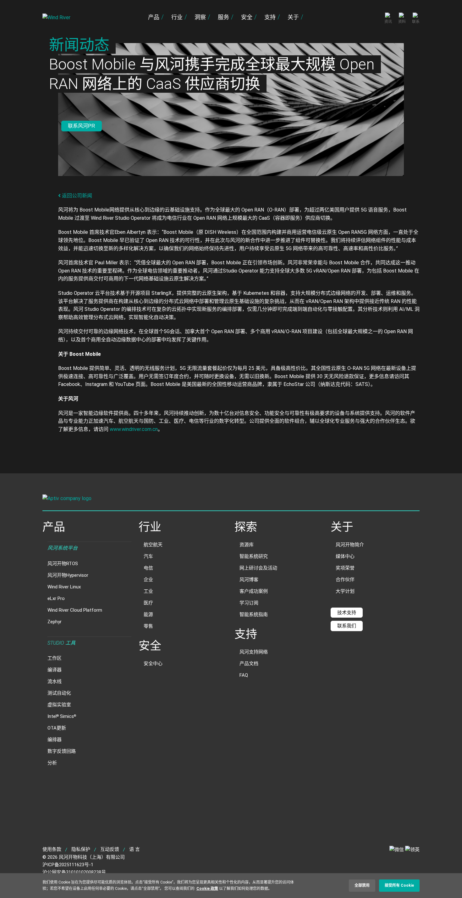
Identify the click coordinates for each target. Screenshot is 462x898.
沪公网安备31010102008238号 (74, 872)
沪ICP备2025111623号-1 (67, 865)
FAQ (243, 675)
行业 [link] (177, 17)
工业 (148, 591)
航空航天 (153, 545)
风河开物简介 (350, 545)
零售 (148, 626)
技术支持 (346, 612)
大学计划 (345, 591)
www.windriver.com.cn (134, 429)
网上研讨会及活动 (258, 568)
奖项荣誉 (345, 568)
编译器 (54, 670)
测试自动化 (59, 693)
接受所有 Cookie (399, 885)
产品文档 (248, 663)
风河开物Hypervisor (67, 575)
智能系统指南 (253, 614)
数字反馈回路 (61, 751)
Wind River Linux (64, 587)
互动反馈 (109, 849)
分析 (52, 763)
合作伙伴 (345, 579)
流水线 (54, 681)
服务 (223, 17)
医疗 (148, 603)
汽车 (148, 556)
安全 (246, 17)
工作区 (54, 658)
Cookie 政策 (207, 888)
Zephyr (54, 622)
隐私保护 (80, 849)
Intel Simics (61, 716)
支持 (270, 17)
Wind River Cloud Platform (74, 610)
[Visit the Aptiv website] (231, 498)
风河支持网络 (253, 652)
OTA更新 (56, 728)
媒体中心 (345, 556)
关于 (293, 17)
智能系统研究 (253, 556)
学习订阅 (248, 603)
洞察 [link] (200, 17)
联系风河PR (81, 126)
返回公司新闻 (76, 196)
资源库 (246, 545)
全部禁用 (362, 885)
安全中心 (153, 663)
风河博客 (248, 579)
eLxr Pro (56, 598)
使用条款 (51, 849)
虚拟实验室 (59, 705)
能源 (148, 614)
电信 (148, 568)
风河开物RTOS (62, 563)
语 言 (134, 849)
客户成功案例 (253, 591)
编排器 (54, 739)
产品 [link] (153, 17)
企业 (148, 579)
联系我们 (346, 626)
